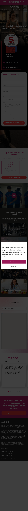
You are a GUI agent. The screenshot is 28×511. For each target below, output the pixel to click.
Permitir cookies (14, 261)
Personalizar (13, 266)
